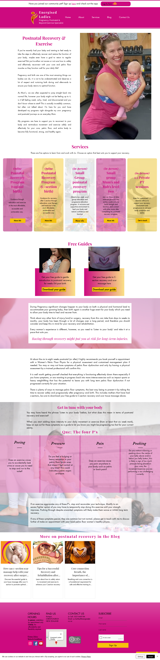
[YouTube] (41, 643)
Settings (140, 656)
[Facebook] (35, 643)
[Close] (157, 656)
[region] (54, 266)
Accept (150, 656)
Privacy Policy (86, 656)
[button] (63, 3)
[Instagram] (30, 643)
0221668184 (79, 616)
